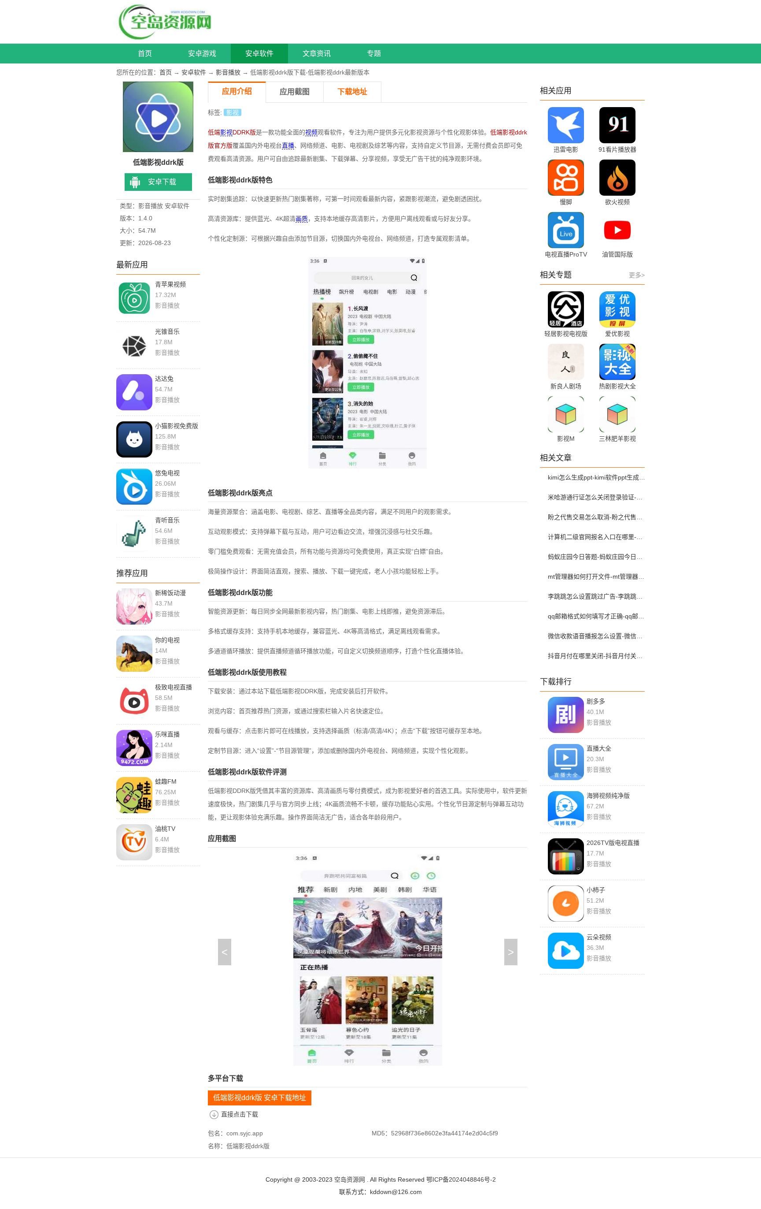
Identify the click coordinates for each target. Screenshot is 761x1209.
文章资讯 (317, 53)
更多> (637, 275)
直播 (288, 145)
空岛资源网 (349, 1179)
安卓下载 (162, 182)
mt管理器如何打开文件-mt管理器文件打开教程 (597, 576)
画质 (302, 218)
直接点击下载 (239, 1114)
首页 (145, 53)
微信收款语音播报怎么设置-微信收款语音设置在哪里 (597, 636)
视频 (311, 132)
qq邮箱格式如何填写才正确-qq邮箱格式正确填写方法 (597, 616)
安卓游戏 (202, 53)
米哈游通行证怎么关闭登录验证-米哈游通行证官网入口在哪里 (597, 497)
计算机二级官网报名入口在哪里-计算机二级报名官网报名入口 (597, 536)
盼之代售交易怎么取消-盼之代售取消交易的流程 (597, 517)
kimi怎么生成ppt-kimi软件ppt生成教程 (597, 477)
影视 (232, 112)
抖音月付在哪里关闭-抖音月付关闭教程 (597, 655)
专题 (374, 53)
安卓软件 (259, 53)
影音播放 (228, 72)
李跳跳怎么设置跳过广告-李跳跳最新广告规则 (597, 596)
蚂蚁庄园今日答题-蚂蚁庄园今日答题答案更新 (597, 556)
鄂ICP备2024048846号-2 (461, 1179)
